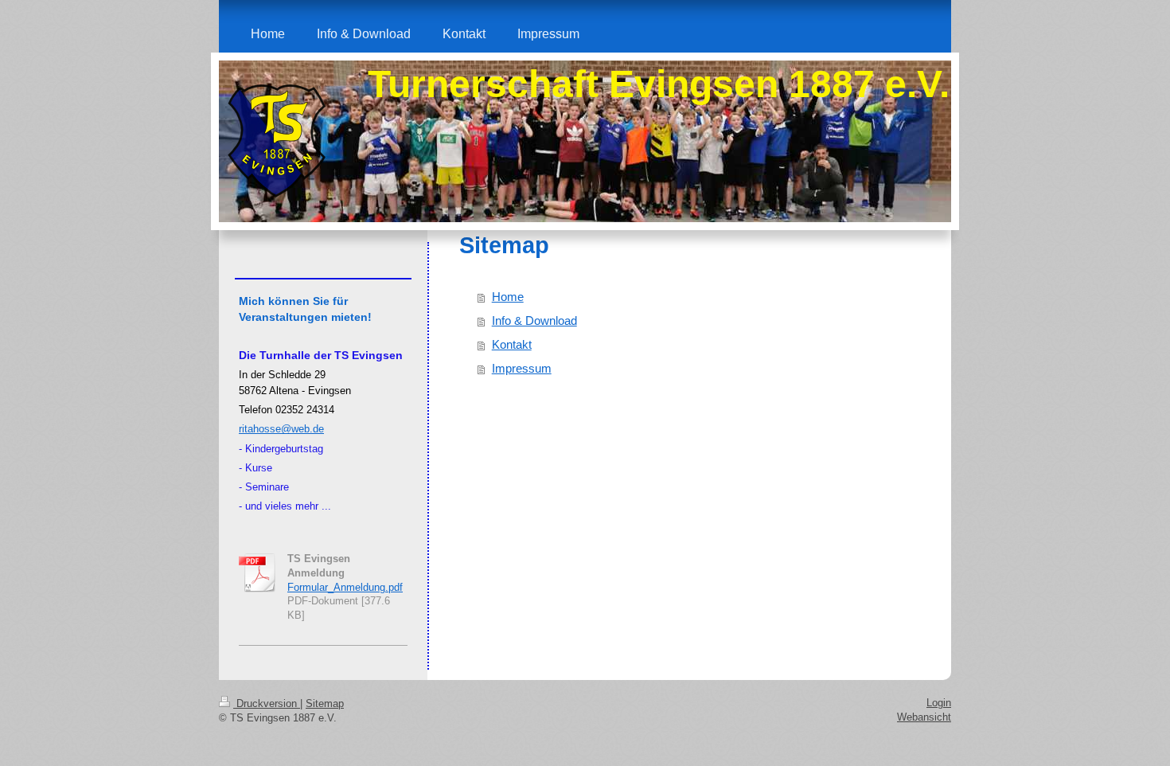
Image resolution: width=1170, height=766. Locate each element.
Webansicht (924, 717)
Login (938, 703)
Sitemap (325, 703)
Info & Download (534, 320)
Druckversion (266, 703)
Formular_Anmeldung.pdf (345, 587)
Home (508, 296)
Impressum (522, 368)
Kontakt (512, 344)
